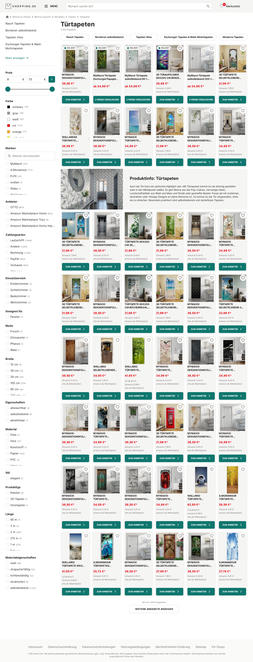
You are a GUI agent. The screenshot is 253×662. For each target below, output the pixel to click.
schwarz (20, 107)
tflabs (15, 188)
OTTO (17, 207)
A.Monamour (21, 170)
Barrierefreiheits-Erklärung (173, 647)
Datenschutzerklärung (62, 647)
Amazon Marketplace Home (31, 213)
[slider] (7, 89)
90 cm (16, 389)
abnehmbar (19, 420)
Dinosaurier (19, 337)
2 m (15, 532)
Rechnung (20, 252)
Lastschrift (21, 240)
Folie (15, 434)
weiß (18, 119)
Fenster (16, 316)
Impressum (35, 647)
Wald (15, 350)
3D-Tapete (18, 499)
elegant (16, 478)
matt (15, 563)
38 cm (16, 370)
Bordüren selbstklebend (21, 30)
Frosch (16, 331)
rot (17, 125)
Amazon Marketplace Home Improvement (32, 225)
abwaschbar (20, 408)
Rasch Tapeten (15, 23)
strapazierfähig (22, 569)
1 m (15, 544)
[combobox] (139, 6)
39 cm (17, 377)
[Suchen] (208, 6)
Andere (18, 246)
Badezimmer (20, 296)
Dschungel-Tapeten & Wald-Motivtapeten (24, 46)
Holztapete (19, 505)
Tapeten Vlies (14, 37)
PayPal (17, 259)
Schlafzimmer (20, 290)
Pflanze (16, 343)
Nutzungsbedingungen (135, 647)
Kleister (17, 492)
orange (19, 131)
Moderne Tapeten (233, 37)
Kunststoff (18, 447)
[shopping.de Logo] (21, 6)
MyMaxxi (19, 163)
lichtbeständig (21, 575)
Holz (15, 441)
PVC (14, 459)
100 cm (18, 383)
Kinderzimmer (21, 283)
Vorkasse (19, 265)
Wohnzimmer (20, 302)
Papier (17, 453)
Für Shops (218, 647)
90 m (15, 519)
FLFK (16, 176)
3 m (14, 525)
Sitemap (201, 647)
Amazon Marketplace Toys (29, 219)
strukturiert (19, 581)
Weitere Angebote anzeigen (154, 609)
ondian (16, 182)
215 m (16, 538)
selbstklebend (21, 414)
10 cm (16, 364)
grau (17, 113)
